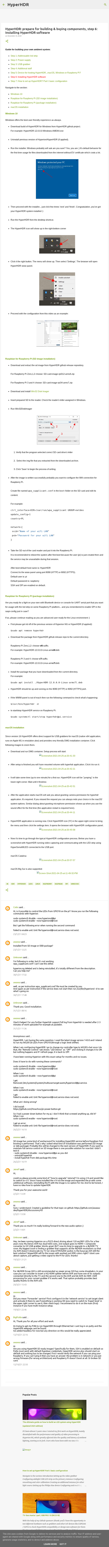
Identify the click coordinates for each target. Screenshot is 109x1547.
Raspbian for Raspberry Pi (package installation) (33, 103)
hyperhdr (22, 884)
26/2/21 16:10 (20, 1129)
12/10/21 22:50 (20, 1364)
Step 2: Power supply (21, 60)
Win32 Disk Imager (40, 391)
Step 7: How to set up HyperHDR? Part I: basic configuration (39, 81)
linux (38, 884)
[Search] (32, 4)
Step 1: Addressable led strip (24, 56)
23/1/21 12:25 (20, 950)
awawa (16, 942)
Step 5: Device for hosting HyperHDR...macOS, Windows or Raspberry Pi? (46, 73)
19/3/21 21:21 (20, 1259)
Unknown (17, 957)
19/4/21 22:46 (20, 1309)
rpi (67, 884)
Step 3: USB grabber (20, 64)
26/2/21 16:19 (20, 1162)
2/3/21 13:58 (19, 1214)
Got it (63, 1544)
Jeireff (16, 1169)
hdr (12, 884)
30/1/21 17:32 (20, 975)
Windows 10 (16, 94)
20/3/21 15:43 (20, 1284)
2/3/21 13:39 (19, 1194)
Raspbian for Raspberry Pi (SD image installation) (34, 98)
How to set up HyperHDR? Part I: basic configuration (45, 1471)
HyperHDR (18, 4)
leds (31, 884)
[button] (7, 41)
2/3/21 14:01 (19, 1230)
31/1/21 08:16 (20, 1010)
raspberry (47, 884)
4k (7, 884)
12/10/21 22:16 (20, 1335)
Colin (15, 907)
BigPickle (17, 1317)
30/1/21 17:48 (20, 995)
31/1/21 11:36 (20, 1028)
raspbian (58, 884)
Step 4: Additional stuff (21, 68)
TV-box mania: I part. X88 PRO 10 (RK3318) (41, 1515)
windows (75, 884)
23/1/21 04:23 (20, 934)
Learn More (50, 1544)
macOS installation (19, 107)
